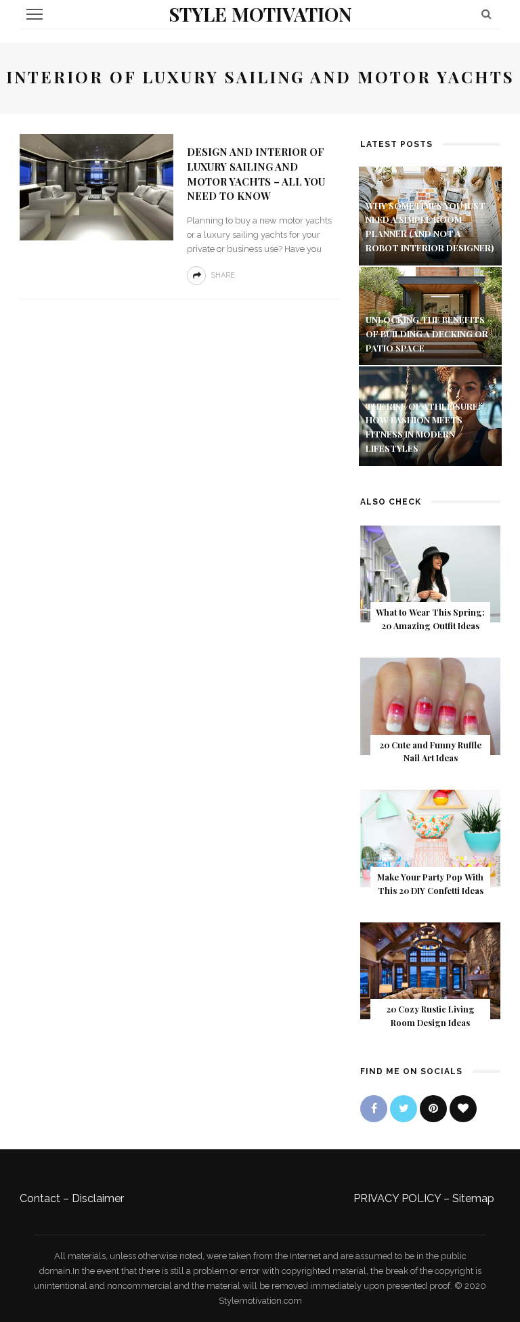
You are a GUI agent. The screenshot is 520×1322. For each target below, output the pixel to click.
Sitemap (473, 1198)
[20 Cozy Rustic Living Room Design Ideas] (430, 970)
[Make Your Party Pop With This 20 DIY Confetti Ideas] (430, 837)
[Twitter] (403, 1108)
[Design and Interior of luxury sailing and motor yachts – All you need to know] (96, 186)
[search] (486, 13)
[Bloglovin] (463, 1108)
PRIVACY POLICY (397, 1198)
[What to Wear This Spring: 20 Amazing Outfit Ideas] (430, 573)
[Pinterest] (433, 1108)
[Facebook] (373, 1108)
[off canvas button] (34, 14)
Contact (40, 1198)
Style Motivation (260, 13)
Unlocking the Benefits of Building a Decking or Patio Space (427, 334)
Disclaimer (98, 1198)
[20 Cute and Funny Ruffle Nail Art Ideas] (430, 705)
